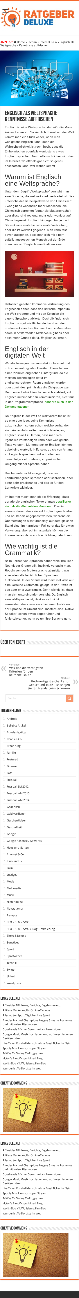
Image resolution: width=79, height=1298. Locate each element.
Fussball (12, 779)
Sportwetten (15, 956)
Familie (11, 752)
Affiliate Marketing (14, 1010)
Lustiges (12, 874)
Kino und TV (14, 861)
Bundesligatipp (16, 732)
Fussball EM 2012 (18, 786)
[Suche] (69, 698)
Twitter (11, 969)
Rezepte (12, 915)
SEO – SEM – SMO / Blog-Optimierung (31, 929)
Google (11, 834)
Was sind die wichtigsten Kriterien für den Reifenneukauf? (26, 670)
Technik (32, 42)
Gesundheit (14, 827)
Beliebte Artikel (16, 725)
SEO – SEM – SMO (18, 922)
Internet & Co (48, 42)
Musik (10, 895)
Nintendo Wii (15, 901)
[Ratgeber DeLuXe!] (39, 17)
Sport (10, 949)
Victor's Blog (10, 1058)
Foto (10, 773)
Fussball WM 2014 (18, 800)
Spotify (7, 1048)
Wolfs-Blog (9, 1063)
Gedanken (13, 807)
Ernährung (14, 746)
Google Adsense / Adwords (24, 840)
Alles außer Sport (14, 1015)
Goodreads (10, 1029)
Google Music (11, 1034)
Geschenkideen (17, 820)
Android (12, 718)
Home (20, 42)
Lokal (10, 868)
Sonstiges (13, 942)
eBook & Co (14, 739)
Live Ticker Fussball (15, 1043)
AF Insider (9, 1005)
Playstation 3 (15, 908)
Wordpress (14, 983)
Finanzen (12, 766)
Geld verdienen (16, 813)
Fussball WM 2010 (18, 793)
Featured (12, 759)
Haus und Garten (18, 847)
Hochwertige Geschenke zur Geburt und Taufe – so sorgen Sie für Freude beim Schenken (49, 683)
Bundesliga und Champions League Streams (31, 1020)
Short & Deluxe (16, 935)
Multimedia (14, 888)
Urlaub (11, 976)
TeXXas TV (9, 1053)
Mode (10, 881)
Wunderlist (9, 1068)
